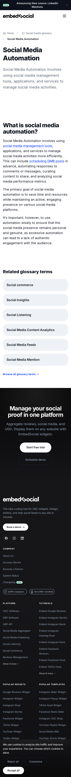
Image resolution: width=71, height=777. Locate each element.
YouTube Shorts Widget (52, 738)
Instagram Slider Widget (52, 692)
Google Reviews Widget (16, 692)
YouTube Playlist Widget (52, 725)
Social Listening (11, 643)
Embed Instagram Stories (53, 617)
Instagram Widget (13, 698)
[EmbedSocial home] (18, 16)
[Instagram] (14, 538)
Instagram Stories (12, 711)
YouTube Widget (12, 731)
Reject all (13, 761)
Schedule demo (35, 459)
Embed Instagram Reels (52, 624)
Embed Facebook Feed (52, 660)
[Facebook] (6, 538)
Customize (35, 761)
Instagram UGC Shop (51, 718)
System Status (11, 575)
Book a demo (16, 527)
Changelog (12, 582)
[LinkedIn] (22, 538)
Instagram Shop (11, 705)
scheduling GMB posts (46, 161)
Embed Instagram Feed (52, 642)
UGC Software (11, 610)
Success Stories (12, 562)
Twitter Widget (11, 738)
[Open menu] (64, 16)
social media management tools (27, 146)
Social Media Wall (49, 731)
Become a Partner (13, 569)
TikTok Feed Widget (50, 705)
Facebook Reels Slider (51, 711)
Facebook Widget (13, 718)
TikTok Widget (11, 725)
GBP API (7, 624)
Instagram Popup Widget (53, 698)
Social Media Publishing (16, 637)
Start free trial (35, 447)
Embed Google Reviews (52, 610)
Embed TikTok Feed (50, 666)
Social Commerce (13, 650)
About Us (8, 555)
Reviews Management (15, 657)
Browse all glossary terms (19, 374)
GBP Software (11, 617)
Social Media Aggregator (17, 630)
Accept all (13, 770)
